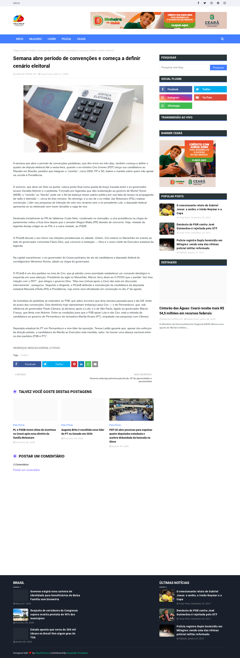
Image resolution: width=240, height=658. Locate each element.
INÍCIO (16, 3)
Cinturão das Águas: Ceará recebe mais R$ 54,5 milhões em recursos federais (191, 310)
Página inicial (20, 50)
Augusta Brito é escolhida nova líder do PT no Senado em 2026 (82, 431)
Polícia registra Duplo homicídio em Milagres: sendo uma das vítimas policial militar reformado (199, 244)
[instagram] (211, 3)
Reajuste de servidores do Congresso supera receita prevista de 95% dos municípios (54, 614)
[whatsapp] (175, 105)
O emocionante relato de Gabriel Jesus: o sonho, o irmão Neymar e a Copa (199, 209)
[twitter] (204, 3)
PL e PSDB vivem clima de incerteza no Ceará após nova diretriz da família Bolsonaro (34, 433)
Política (33, 50)
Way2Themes (42, 652)
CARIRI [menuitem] (52, 38)
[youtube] (210, 97)
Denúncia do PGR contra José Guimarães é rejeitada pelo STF (197, 226)
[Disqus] (83, 527)
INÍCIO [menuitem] (19, 38)
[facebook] (198, 3)
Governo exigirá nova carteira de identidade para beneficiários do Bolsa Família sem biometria (55, 595)
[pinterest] (218, 3)
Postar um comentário (26, 470)
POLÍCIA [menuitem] (66, 38)
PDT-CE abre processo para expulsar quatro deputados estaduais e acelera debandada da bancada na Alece (130, 435)
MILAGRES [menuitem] (35, 38)
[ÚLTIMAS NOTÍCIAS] (193, 286)
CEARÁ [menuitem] (81, 38)
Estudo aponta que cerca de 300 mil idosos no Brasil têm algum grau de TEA (53, 633)
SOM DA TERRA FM (26, 74)
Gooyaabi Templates (77, 652)
